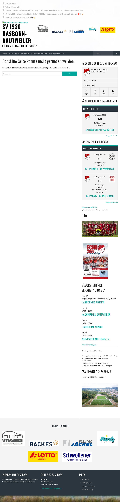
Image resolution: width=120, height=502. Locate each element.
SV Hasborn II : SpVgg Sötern (99, 129)
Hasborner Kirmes (93, 302)
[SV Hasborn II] (86, 72)
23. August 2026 (100, 155)
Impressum (25, 53)
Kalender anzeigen (89, 345)
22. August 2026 (100, 177)
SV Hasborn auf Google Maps (51, 489)
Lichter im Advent (92, 327)
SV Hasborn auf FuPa (89, 207)
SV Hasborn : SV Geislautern (99, 196)
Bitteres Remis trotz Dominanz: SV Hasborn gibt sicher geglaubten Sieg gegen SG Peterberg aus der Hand (44, 11)
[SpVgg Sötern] (112, 69)
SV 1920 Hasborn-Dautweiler (16, 33)
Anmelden (85, 479)
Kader (11, 53)
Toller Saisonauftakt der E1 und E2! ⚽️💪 (20, 17)
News (17, 53)
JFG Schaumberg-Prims (39, 53)
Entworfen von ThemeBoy (108, 497)
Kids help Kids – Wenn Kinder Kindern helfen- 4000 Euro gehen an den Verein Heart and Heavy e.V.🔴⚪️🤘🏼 (44, 14)
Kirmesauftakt (10, 4)
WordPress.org (87, 490)
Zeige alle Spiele (112, 136)
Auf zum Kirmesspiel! (13, 7)
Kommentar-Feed (88, 486)
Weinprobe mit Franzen (95, 339)
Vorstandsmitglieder (56, 53)
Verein (4, 53)
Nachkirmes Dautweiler (96, 314)
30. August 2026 (100, 115)
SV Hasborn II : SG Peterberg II (99, 169)
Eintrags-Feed (87, 483)
